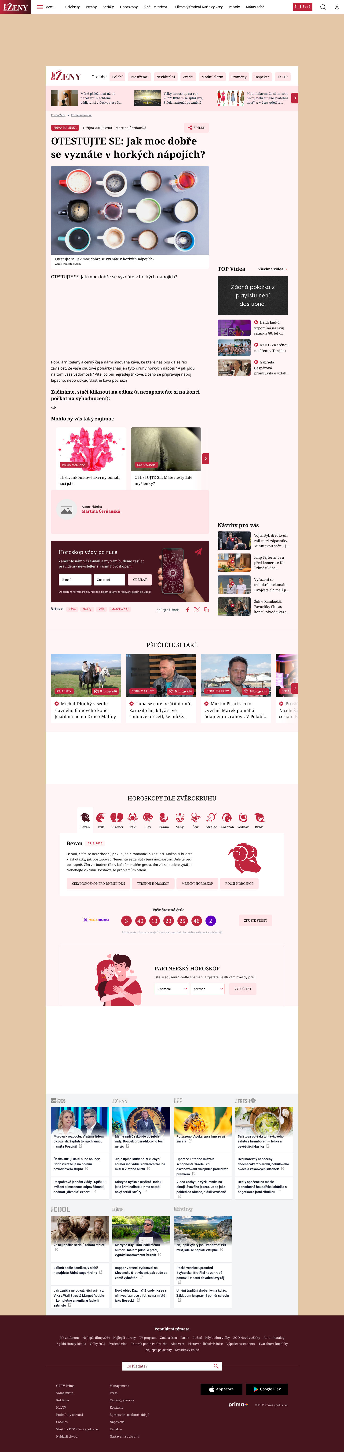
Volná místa (64, 1393)
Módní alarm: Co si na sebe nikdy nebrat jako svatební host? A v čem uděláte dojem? (267, 100)
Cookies (62, 1422)
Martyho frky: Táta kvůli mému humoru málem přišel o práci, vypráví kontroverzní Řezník (137, 1250)
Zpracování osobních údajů (129, 1415)
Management (119, 1386)
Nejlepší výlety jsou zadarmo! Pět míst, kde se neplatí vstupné (201, 1247)
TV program (148, 1338)
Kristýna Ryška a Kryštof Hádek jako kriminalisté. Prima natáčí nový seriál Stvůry (138, 1187)
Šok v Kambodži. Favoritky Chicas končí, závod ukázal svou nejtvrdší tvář (271, 607)
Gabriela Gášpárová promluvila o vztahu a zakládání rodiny (271, 370)
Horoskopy (129, 6)
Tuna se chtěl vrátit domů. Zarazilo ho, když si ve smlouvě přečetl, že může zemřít (160, 713)
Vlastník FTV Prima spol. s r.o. (77, 1429)
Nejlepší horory (124, 1338)
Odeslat (140, 580)
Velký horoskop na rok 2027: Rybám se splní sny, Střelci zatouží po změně (183, 98)
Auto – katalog (273, 1338)
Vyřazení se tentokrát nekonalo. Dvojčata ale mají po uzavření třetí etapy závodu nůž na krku (271, 585)
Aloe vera (178, 1344)
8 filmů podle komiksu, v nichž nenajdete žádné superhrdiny (76, 1270)
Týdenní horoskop (153, 883)
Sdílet (198, 129)
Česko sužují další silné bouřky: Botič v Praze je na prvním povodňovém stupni (77, 1164)
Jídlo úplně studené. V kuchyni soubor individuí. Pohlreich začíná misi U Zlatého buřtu (140, 1164)
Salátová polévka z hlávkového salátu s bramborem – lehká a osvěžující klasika (261, 1141)
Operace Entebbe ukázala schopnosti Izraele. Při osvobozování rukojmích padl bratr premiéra (202, 1166)
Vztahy (91, 6)
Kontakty (116, 1407)
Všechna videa (271, 269)
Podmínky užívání (69, 1415)
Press (113, 1393)
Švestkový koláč (187, 1350)
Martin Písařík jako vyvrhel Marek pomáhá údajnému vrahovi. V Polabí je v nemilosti (234, 713)
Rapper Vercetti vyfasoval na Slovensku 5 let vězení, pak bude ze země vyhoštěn (141, 1273)
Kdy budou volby (217, 1338)
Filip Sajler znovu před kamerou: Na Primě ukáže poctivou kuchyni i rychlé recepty (270, 563)
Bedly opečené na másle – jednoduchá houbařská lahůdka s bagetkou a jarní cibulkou (262, 1187)
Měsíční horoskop (197, 883)
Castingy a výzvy (122, 1400)
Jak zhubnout (69, 1338)
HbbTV (61, 1407)
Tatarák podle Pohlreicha (149, 1344)
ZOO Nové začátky (246, 1338)
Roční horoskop (239, 883)
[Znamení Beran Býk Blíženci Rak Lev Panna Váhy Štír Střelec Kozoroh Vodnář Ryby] (109, 579)
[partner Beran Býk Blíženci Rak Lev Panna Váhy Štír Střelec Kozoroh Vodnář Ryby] (208, 989)
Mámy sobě (255, 6)
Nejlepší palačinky (159, 1350)
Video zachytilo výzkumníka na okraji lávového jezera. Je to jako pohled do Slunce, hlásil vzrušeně (201, 1187)
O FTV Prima (65, 1386)
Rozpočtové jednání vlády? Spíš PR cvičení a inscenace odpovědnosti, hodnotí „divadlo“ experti (80, 1187)
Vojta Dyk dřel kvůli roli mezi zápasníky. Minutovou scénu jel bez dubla (271, 541)
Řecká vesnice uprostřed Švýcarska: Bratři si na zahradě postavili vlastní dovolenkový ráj (200, 1273)
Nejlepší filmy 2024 (96, 1338)
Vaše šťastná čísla (168, 910)
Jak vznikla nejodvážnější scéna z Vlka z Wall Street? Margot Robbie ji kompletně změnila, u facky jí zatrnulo (79, 1298)
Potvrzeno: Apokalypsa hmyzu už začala (200, 1139)
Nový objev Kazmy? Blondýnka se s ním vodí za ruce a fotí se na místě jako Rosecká (141, 1295)
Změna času (168, 1338)
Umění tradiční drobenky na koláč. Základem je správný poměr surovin (202, 1293)
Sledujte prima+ (156, 6)
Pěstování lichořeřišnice (205, 1344)
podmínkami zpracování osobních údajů (126, 591)
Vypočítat (242, 989)
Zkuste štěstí (255, 920)
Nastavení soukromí (124, 1436)
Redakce (116, 1429)
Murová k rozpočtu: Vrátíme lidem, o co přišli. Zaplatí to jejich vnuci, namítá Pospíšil (79, 1141)
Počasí (197, 1338)
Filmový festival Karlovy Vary (199, 6)
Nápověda (117, 1422)
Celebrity (72, 6)
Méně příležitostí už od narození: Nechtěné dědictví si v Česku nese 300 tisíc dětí (102, 100)
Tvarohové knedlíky (273, 1344)
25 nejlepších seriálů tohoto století (79, 1245)
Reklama (62, 1400)
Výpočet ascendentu (240, 1344)
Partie (184, 1338)
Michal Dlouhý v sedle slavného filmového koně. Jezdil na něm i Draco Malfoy (85, 710)
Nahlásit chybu (66, 1436)
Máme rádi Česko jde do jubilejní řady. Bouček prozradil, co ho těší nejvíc (139, 1141)
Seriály (108, 6)
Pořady (234, 6)
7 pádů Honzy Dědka (71, 1344)
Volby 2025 (97, 1344)
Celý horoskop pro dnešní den (98, 883)
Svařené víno (118, 1344)
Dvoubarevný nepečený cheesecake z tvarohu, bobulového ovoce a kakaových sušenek (263, 1164)
